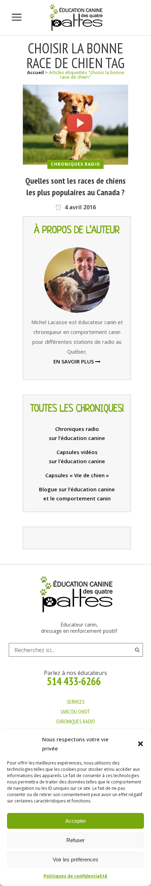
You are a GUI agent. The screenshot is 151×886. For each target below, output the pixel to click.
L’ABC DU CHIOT (75, 711)
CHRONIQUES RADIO (75, 721)
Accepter (75, 821)
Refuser (75, 840)
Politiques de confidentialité (75, 876)
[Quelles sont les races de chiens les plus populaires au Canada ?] (75, 124)
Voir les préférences (75, 859)
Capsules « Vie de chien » (77, 475)
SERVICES (76, 701)
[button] (140, 743)
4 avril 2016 (79, 207)
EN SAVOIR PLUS (74, 361)
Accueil (35, 72)
